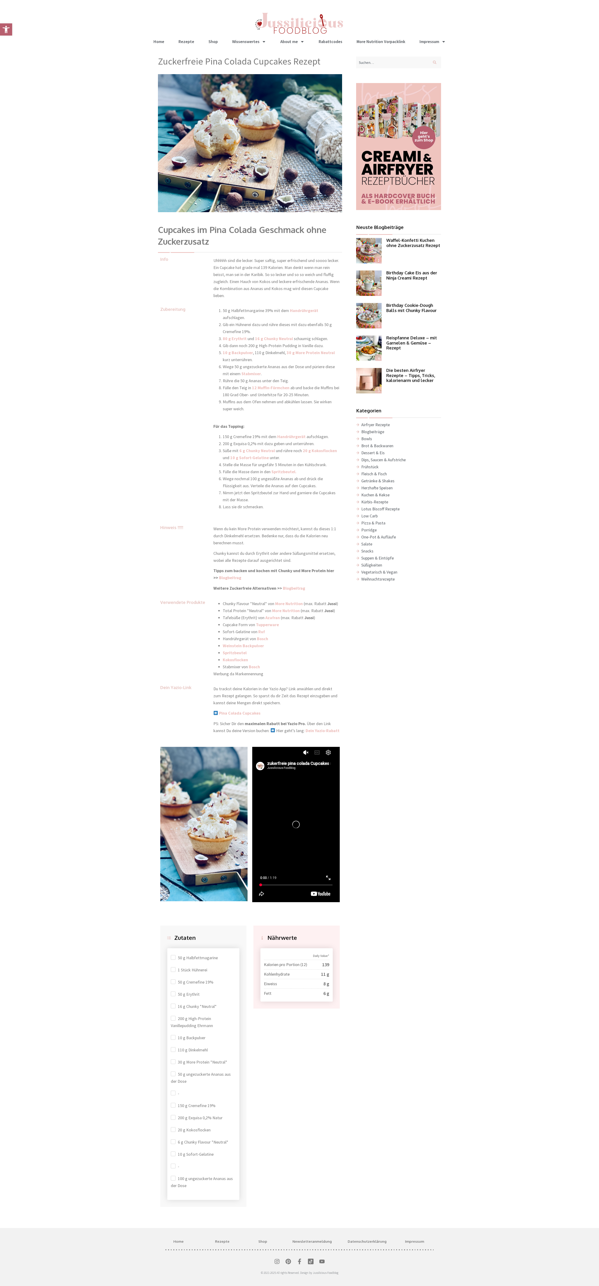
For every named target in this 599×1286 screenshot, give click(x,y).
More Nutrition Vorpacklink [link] (381, 41)
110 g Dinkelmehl (193, 1050)
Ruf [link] (261, 631)
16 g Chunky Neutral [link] (274, 338)
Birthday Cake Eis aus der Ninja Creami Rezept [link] (411, 275)
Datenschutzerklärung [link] (367, 1241)
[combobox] (392, 62)
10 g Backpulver (191, 1037)
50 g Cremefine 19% (195, 982)
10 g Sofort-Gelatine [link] (249, 457)
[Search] (435, 62)
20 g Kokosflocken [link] (320, 450)
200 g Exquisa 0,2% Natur (200, 1117)
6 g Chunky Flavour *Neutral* (203, 1142)
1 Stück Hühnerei (192, 970)
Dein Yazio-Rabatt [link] (323, 730)
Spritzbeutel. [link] (283, 471)
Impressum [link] (429, 41)
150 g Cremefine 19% (196, 1105)
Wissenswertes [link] (245, 41)
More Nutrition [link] (286, 610)
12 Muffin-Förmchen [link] (270, 387)
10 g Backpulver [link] (238, 352)
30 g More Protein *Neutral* (202, 1062)
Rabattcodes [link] (330, 41)
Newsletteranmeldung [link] (312, 1241)
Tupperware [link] (267, 624)
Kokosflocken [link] (235, 659)
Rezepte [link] (186, 41)
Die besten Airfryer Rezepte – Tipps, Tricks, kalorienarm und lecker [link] (410, 375)
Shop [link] (213, 41)
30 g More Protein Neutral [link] (311, 352)
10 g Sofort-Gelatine (196, 1154)
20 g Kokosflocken (194, 1130)
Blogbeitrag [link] (230, 577)
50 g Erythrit (189, 994)
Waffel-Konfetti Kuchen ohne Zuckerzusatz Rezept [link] (413, 243)
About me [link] (289, 41)
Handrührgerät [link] (304, 310)
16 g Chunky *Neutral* (197, 1006)
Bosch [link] (262, 638)
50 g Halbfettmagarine (198, 957)
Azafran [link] (272, 617)
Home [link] (158, 41)
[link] (6, 29)
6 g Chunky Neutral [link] (257, 450)
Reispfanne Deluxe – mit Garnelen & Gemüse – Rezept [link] (411, 342)
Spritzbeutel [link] (235, 652)
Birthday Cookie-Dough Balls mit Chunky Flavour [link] (411, 308)
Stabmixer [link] (251, 373)
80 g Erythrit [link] (235, 338)
